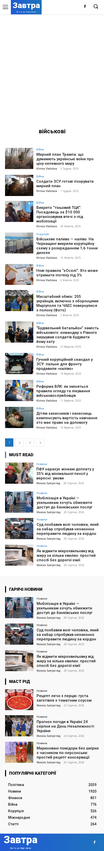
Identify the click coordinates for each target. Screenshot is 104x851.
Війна (40, 149)
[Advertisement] (52, 69)
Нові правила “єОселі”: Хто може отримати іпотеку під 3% (67, 272)
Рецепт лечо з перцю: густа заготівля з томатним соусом (64, 698)
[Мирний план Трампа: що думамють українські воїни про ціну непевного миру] (19, 158)
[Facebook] (85, 7)
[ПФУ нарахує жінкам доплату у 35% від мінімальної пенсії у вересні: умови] (19, 473)
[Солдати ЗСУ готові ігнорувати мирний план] (19, 185)
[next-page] (40, 442)
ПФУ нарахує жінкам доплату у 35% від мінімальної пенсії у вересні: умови (65, 473)
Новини (41, 464)
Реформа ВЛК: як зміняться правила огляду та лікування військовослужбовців (63, 391)
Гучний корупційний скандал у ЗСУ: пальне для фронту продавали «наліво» (64, 364)
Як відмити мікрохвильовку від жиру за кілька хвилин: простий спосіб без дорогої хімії (66, 555)
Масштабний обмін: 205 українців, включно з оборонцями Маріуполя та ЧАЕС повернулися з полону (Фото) (67, 303)
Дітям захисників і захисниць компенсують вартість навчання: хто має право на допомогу (67, 418)
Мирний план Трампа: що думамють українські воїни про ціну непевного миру (65, 159)
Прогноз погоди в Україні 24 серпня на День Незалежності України (65, 726)
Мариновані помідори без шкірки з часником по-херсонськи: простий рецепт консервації (68, 753)
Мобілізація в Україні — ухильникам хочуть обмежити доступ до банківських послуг (64, 502)
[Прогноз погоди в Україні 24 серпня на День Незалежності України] (19, 725)
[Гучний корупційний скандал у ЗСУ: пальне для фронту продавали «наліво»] (19, 363)
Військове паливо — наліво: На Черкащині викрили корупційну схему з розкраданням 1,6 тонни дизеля (67, 246)
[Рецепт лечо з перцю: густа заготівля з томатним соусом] (19, 699)
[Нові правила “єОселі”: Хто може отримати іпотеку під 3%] (19, 274)
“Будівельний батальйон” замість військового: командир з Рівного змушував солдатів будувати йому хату (67, 335)
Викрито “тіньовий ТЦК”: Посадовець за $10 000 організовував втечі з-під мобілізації (59, 214)
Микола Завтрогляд (48, 483)
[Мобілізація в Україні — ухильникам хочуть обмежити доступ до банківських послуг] (19, 502)
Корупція (42, 234)
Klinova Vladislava (46, 168)
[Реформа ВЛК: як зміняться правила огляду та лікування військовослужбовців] (19, 390)
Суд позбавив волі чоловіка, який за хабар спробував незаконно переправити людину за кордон (68, 529)
